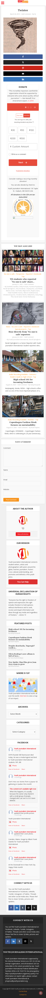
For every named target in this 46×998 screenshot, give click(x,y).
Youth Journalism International (18, 339)
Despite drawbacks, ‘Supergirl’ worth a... (21, 647)
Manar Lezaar (10, 291)
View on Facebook (13, 769)
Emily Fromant (23, 286)
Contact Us (23, 995)
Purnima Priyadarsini (35, 286)
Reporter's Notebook (33, 274)
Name (5, 470)
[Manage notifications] (41, 993)
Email (5, 480)
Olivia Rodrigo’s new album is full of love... (21, 655)
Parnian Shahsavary (29, 297)
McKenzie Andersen (16, 650)
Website (6, 489)
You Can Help (23, 582)
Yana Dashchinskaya (16, 658)
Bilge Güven (26, 291)
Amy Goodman (20, 289)
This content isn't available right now (23, 789)
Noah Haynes (35, 427)
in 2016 (30, 101)
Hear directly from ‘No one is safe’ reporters (23, 333)
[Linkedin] (17, 907)
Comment (7, 448)
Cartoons (32, 374)
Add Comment (26, 14)
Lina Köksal (38, 289)
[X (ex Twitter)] (34, 907)
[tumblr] (22, 907)
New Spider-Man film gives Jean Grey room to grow (22, 663)
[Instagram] (28, 907)
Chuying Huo (30, 289)
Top (23, 276)
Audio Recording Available (18, 374)
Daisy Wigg (38, 295)
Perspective (20, 274)
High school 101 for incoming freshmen (23, 380)
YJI (35, 14)
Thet (12, 297)
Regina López (35, 291)
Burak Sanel (18, 297)
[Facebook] (11, 907)
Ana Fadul (19, 291)
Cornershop (23, 991)
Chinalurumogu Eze (9, 295)
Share (23, 769)
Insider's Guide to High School (21, 377)
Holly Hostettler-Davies (15, 293)
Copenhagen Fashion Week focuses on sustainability (23, 423)
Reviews (31, 419)
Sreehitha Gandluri (13, 286)
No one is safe (9, 274)
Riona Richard (14, 666)
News (8, 327)
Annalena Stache (21, 295)
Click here (23, 696)
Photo (14, 765)
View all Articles (22, 534)
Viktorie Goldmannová (30, 293)
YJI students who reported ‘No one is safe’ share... (23, 280)
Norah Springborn (9, 289)
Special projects (20, 329)
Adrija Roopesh (35, 385)
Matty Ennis (30, 295)
